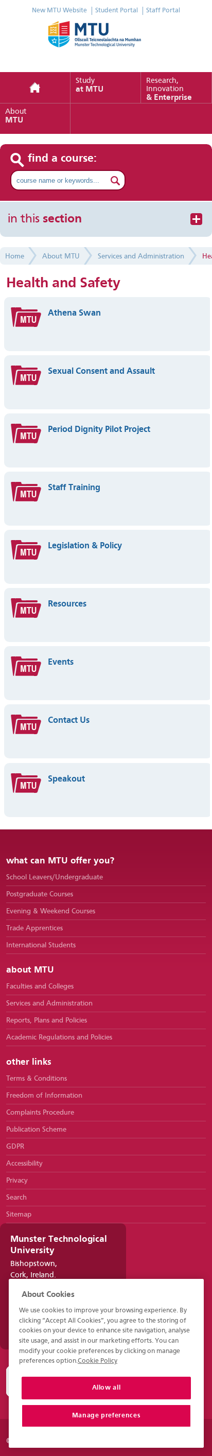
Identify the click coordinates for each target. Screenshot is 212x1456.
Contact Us (69, 720)
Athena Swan (74, 313)
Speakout (66, 779)
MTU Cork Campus (105, 41)
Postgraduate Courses (39, 894)
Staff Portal (163, 10)
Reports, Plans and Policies (46, 1020)
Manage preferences (106, 1415)
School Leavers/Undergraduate (54, 877)
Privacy (17, 1180)
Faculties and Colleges (40, 986)
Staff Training (74, 487)
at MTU (89, 85)
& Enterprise (169, 89)
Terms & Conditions (36, 1078)
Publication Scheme (36, 1129)
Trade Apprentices (34, 928)
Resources (67, 604)
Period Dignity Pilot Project (99, 429)
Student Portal (116, 10)
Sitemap (18, 1214)
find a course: (62, 158)
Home (35, 87)
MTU (16, 116)
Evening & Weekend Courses (50, 911)
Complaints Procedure (40, 1112)
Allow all (106, 1387)
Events (61, 662)
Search (16, 1197)
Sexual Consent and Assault (101, 371)
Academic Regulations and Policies (59, 1037)
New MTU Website (59, 10)
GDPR (15, 1146)
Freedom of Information (44, 1095)
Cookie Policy (97, 1361)
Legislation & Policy (85, 546)
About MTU (61, 256)
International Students (41, 945)
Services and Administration (141, 256)
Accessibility (24, 1163)
